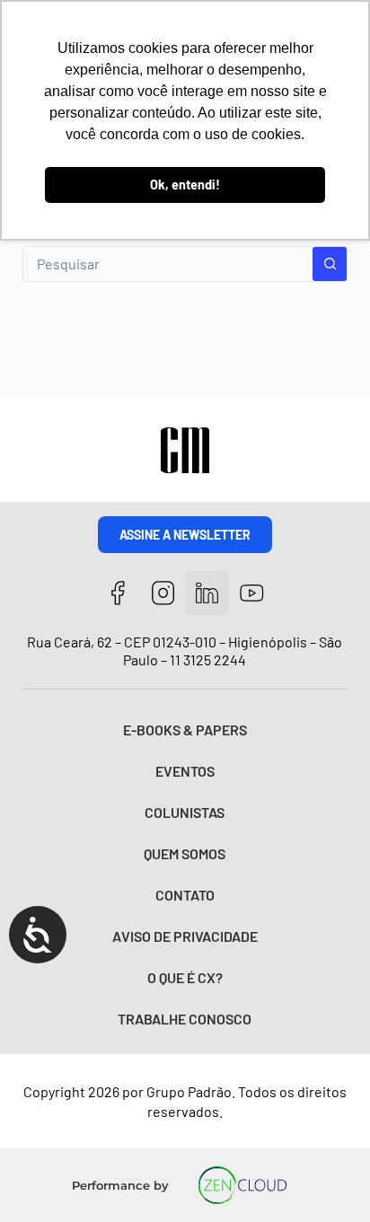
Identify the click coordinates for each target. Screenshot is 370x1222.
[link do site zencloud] (242, 1185)
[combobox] (168, 264)
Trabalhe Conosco (184, 1018)
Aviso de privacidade (185, 936)
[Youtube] (252, 593)
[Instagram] (163, 593)
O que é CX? (185, 977)
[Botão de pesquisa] (330, 264)
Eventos (185, 770)
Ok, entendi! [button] (185, 184)
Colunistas (185, 812)
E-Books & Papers (185, 729)
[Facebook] (118, 593)
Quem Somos (184, 853)
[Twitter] (207, 593)
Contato (185, 894)
